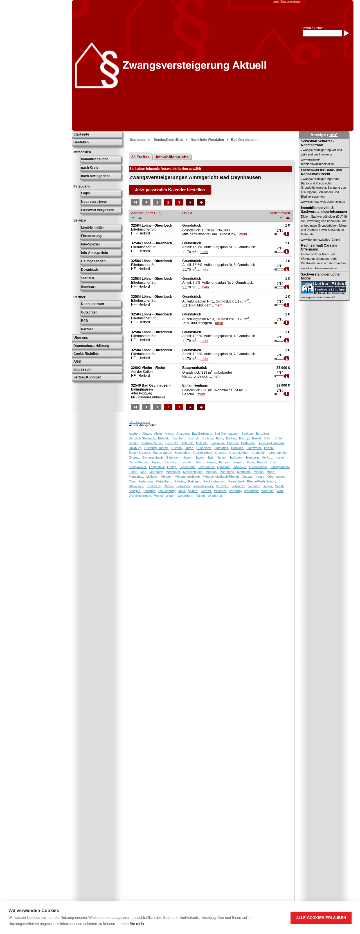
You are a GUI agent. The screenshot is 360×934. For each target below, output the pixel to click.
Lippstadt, (223, 467)
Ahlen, (158, 433)
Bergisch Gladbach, (142, 438)
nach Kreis (89, 168)
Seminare (88, 287)
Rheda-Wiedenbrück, (261, 481)
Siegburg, (254, 486)
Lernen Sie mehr (131, 924)
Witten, (201, 495)
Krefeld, (262, 462)
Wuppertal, (215, 495)
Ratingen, (194, 481)
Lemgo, (172, 467)
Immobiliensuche (94, 159)
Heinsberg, (252, 457)
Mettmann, (244, 471)
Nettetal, (247, 476)
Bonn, (220, 438)
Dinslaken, (217, 443)
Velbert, (193, 491)
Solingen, (135, 491)
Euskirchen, (183, 452)
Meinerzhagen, (193, 471)
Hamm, (221, 457)
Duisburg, (135, 448)
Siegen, (268, 486)
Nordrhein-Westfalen (207, 140)
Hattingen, (235, 457)
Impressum (82, 369)
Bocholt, (193, 438)
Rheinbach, (136, 486)
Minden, (259, 471)
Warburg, (235, 491)
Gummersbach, (153, 457)
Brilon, (268, 438)
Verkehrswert (280, 213)
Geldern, (221, 452)
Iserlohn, (187, 462)
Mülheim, (152, 476)
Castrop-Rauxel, (152, 443)
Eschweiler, (254, 448)
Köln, (273, 462)
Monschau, (136, 476)
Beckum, (248, 433)
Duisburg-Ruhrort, (156, 448)
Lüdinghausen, (280, 467)
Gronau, (134, 457)
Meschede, (227, 471)
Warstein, (267, 491)
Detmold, (202, 443)
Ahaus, (147, 433)
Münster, (166, 476)
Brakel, (257, 438)
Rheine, (169, 486)
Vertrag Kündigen (87, 377)
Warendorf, (251, 491)
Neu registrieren (290, 1)
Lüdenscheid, (258, 467)
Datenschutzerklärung (91, 346)
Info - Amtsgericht (139, 422)
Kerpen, (238, 462)
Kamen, (211, 462)
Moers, (271, 471)
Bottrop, (244, 438)
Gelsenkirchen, (239, 452)
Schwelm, (222, 486)
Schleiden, (183, 486)
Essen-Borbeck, (140, 452)
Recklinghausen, (214, 481)
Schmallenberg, (203, 486)
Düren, (189, 448)
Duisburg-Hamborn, (271, 443)
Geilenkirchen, (203, 452)
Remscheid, (236, 481)
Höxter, (156, 462)
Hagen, (187, 457)
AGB (77, 362)
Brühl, (278, 438)
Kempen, (225, 462)
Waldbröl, (220, 491)
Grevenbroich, (278, 452)
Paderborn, (146, 481)
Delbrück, (187, 443)
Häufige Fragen (93, 261)
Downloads (90, 270)
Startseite (81, 134)
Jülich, (199, 462)
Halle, (210, 457)
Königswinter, (138, 467)
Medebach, (173, 471)
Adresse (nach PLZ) (146, 213)
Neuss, (260, 476)
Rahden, (180, 481)
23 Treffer (140, 157)
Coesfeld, (171, 443)
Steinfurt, (149, 491)
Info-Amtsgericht (94, 253)
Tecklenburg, (167, 491)
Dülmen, (177, 448)
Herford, (267, 457)
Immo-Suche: (313, 28)
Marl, (143, 471)
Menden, (211, 471)
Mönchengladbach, (188, 476)
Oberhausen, (276, 476)
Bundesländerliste (168, 140)
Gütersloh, (173, 457)
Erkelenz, (237, 448)
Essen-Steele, (162, 452)
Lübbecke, (240, 467)
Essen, (269, 448)
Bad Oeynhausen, (227, 433)
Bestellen (81, 142)
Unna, (182, 491)
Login (276, 1)
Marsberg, (156, 471)
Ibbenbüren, (171, 462)
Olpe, (132, 481)
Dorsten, (233, 443)
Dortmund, (248, 443)
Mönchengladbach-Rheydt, (221, 476)
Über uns (80, 338)
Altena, (169, 433)
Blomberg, (179, 438)
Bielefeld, (164, 438)
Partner (87, 329)
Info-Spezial (90, 244)
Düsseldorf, (204, 448)
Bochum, (208, 438)
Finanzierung (91, 236)
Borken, (231, 438)
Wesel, (158, 495)
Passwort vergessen (97, 210)
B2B (84, 321)
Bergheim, (263, 433)
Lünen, (133, 471)
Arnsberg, (183, 433)
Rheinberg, (154, 486)
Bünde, (133, 443)
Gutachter (89, 312)
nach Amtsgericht (95, 176)
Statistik (87, 278)
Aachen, (134, 433)
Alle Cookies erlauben (321, 918)
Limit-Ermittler (92, 227)
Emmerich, (221, 448)
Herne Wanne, (138, 462)
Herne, (280, 457)
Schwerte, (238, 486)
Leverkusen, (206, 467)
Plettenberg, (164, 481)
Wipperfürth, (185, 495)
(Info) (332, 134)
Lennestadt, (187, 467)
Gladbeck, (259, 452)
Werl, (280, 491)
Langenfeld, (157, 467)
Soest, (279, 486)
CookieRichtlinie (86, 354)
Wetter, (170, 495)
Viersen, (206, 491)
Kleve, (250, 462)
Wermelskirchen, (140, 495)
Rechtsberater (92, 304)
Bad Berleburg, (202, 433)
